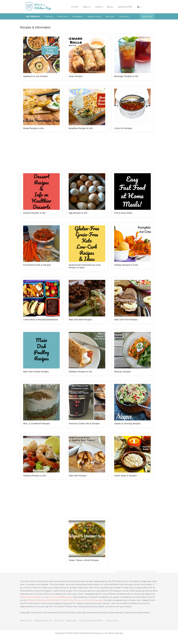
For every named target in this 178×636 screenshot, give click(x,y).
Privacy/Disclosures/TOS (91, 620)
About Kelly (25, 620)
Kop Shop (71, 620)
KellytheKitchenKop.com (32, 597)
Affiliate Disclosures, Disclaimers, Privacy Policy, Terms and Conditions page (65, 600)
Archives (59, 620)
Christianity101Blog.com (60, 597)
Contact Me (112, 620)
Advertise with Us (43, 620)
